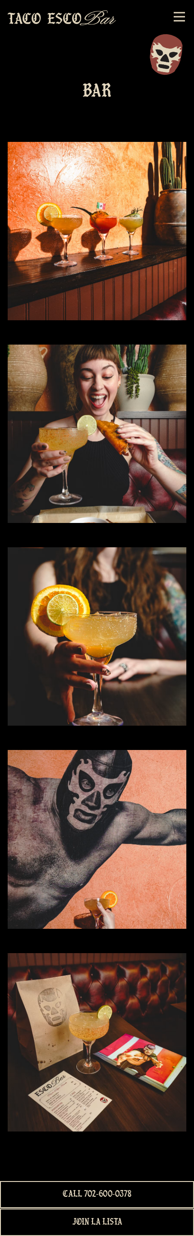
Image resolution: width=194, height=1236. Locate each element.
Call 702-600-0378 (97, 1194)
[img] (97, 231)
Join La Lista (97, 1222)
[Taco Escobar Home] (62, 17)
